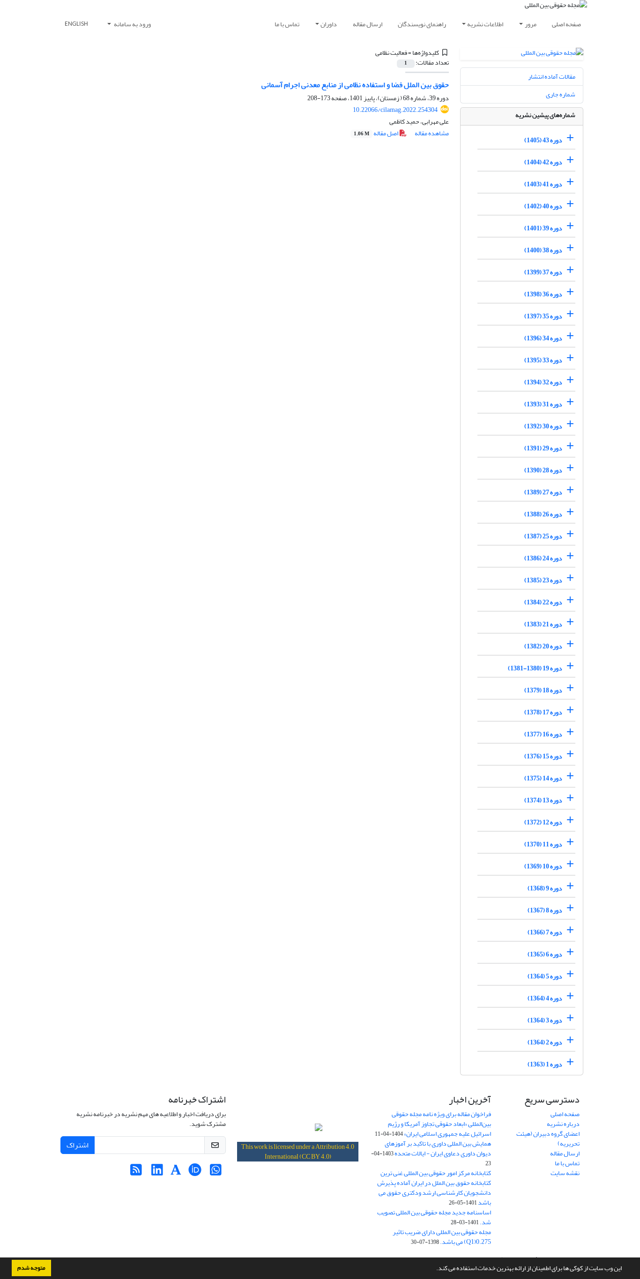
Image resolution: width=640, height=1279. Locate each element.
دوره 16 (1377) (543, 734)
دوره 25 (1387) (543, 536)
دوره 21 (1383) (543, 624)
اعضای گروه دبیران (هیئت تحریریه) (548, 1138)
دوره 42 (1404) (543, 162)
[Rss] (136, 1172)
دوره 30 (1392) (543, 426)
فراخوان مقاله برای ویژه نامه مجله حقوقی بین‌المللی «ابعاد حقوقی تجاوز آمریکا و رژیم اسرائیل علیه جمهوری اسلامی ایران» (439, 1124)
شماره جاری (560, 94)
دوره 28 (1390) (543, 470)
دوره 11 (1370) (543, 844)
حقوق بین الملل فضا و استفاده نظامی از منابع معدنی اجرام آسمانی (355, 85)
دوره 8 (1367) (545, 910)
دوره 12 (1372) (543, 822)
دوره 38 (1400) (543, 250)
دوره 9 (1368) (545, 888)
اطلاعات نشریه (485, 24)
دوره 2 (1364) (545, 1042)
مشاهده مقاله (432, 133)
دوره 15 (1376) (543, 756)
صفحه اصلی (566, 24)
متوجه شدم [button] (31, 1267)
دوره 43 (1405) (543, 140)
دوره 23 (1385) (543, 580)
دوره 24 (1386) (543, 558)
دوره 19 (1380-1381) (535, 668)
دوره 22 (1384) (543, 602)
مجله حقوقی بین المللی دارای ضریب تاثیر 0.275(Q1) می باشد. (442, 1237)
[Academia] (176, 1172)
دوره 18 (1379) (543, 690)
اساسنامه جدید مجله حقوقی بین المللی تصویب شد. (434, 1217)
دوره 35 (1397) (543, 316)
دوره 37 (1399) (543, 272)
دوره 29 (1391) (543, 448)
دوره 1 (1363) (545, 1064)
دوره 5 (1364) (545, 976)
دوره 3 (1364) (545, 1020)
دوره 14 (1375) (543, 778)
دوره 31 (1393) (543, 404)
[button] (433, 1269)
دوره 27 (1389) (543, 492)
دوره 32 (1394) (543, 382)
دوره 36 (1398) (543, 294)
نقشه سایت (565, 1173)
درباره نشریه (563, 1123)
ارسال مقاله (367, 24)
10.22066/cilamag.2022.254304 (395, 109)
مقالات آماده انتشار (551, 76)
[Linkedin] (157, 1172)
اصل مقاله (376, 133)
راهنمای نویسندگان (422, 24)
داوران (328, 24)
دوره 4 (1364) (545, 998)
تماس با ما (287, 24)
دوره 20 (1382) (543, 646)
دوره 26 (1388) (543, 514)
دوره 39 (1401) (543, 228)
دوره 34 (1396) (543, 338)
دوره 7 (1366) (545, 932)
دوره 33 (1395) (543, 360)
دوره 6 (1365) (545, 954)
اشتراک (78, 1145)
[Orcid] (195, 1172)
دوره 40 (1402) (543, 206)
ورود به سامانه (132, 24)
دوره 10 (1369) (543, 866)
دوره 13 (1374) (543, 800)
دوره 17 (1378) (543, 712)
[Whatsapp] (216, 1172)
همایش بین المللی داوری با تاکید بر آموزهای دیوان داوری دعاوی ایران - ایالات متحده (438, 1148)
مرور (530, 24)
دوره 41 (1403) (543, 184)
